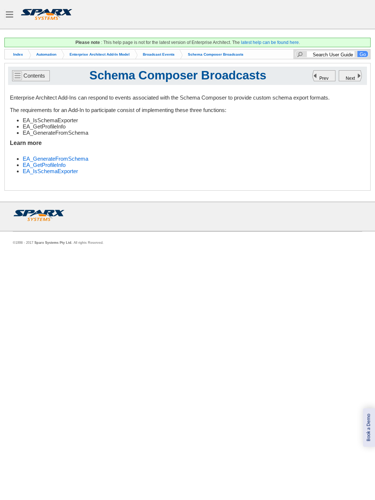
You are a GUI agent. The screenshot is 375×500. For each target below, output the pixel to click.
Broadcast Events (159, 54)
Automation (46, 54)
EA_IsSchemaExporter (50, 171)
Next (350, 78)
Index (18, 54)
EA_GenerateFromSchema (55, 159)
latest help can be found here (270, 42)
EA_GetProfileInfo (44, 165)
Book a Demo (368, 427)
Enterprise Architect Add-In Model (100, 54)
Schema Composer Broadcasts (216, 54)
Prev (323, 78)
